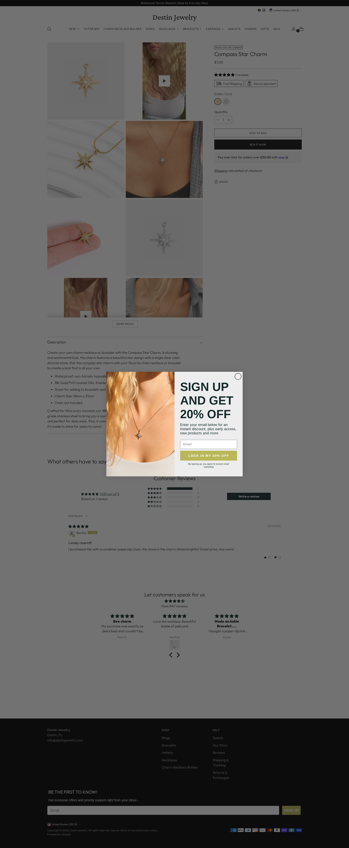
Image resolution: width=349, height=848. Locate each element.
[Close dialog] (238, 376)
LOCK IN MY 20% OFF (208, 455)
